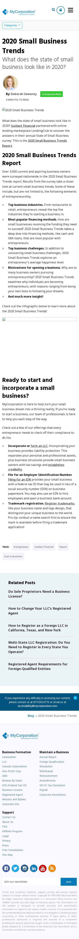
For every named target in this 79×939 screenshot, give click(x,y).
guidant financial (44, 546)
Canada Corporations (14, 766)
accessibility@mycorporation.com (37, 706)
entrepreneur (21, 546)
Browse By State (12, 780)
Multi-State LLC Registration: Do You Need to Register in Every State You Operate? (39, 647)
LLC (4, 761)
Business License (12, 790)
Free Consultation (12, 850)
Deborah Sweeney (24, 94)
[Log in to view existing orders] (61, 10)
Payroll (43, 790)
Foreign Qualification (52, 761)
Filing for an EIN (19, 479)
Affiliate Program (12, 831)
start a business (13, 556)
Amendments (48, 780)
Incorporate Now (51, 94)
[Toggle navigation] (70, 10)
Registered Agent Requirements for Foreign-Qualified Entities (38, 666)
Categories (11, 25)
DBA (4, 775)
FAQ (4, 826)
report (63, 546)
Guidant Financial (23, 126)
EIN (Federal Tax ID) (14, 785)
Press (5, 845)
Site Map (7, 854)
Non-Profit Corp (11, 771)
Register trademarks (59, 503)
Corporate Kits (10, 804)
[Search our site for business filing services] (53, 10)
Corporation (9, 757)
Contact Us (8, 817)
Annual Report (48, 757)
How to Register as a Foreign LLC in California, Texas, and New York (38, 627)
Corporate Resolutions (53, 794)
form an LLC (39, 446)
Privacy (6, 840)
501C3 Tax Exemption (52, 785)
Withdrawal (46, 771)
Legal (5, 836)
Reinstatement (49, 775)
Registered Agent (12, 794)
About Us (7, 822)
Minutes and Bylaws (14, 799)
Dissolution (46, 766)
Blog (31, 716)
